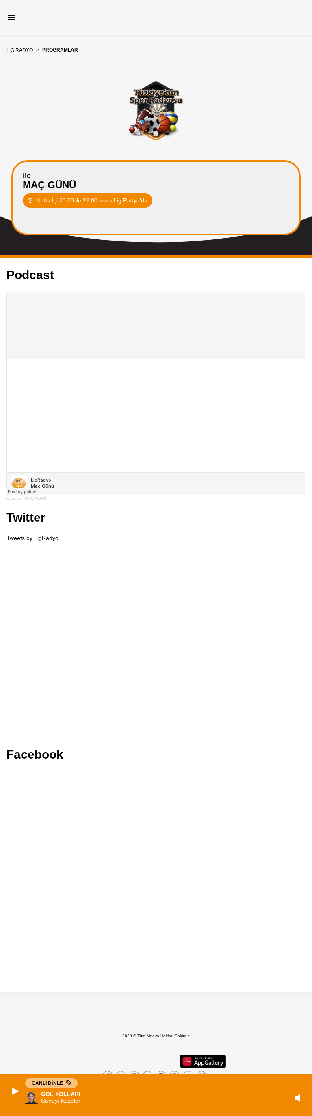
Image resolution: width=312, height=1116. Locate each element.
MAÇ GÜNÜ (36, 498)
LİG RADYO (19, 50)
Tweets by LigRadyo (32, 538)
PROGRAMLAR (60, 50)
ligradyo (13, 498)
